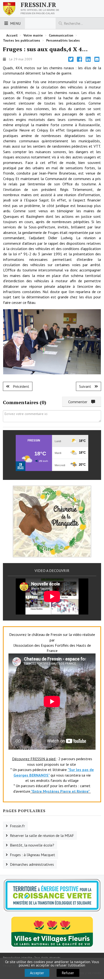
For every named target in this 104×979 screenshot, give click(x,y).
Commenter (79, 401)
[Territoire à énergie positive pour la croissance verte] (52, 895)
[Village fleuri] (52, 931)
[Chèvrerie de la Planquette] (52, 521)
